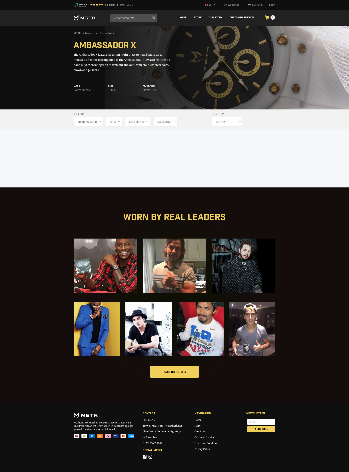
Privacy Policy (202, 449)
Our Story (215, 18)
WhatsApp (233, 4)
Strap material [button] (87, 122)
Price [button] (113, 122)
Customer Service (242, 18)
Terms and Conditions (206, 443)
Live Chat (257, 4)
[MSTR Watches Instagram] (150, 457)
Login (272, 4)
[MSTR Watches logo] (105, 415)
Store (198, 18)
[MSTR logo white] (90, 18)
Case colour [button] (137, 122)
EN (210, 4)
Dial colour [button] (164, 122)
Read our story (174, 372)
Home (182, 18)
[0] (267, 17)
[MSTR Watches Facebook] (145, 457)
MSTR (77, 33)
